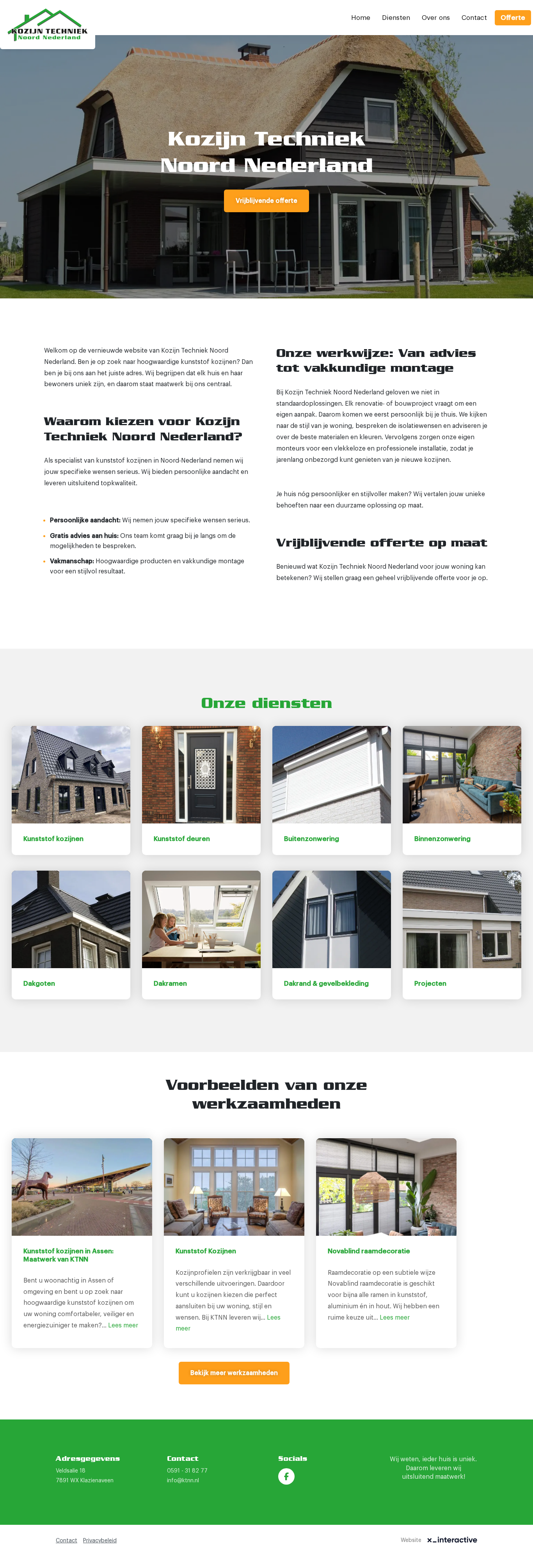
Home (360, 17)
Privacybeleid (100, 1541)
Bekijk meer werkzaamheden (234, 1373)
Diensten (396, 17)
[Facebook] (286, 1476)
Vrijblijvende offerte (266, 201)
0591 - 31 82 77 (187, 1471)
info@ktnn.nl (183, 1480)
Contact (474, 17)
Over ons (436, 17)
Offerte (513, 17)
